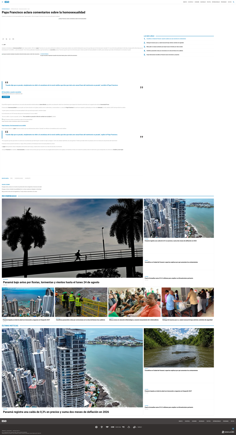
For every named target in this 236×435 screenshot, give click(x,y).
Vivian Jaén (5, 284)
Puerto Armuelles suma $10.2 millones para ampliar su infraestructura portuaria (169, 278)
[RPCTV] (101, 428)
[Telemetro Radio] (134, 428)
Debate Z (181, 421)
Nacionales (201, 421)
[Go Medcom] (118, 428)
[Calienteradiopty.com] (129, 428)
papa (11, 178)
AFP (5, 44)
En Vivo (232, 421)
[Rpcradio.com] (123, 428)
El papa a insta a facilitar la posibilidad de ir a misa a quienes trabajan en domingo (21, 189)
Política (208, 421)
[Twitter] (6, 39)
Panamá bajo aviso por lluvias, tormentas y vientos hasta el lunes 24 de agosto (51, 282)
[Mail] (13, 39)
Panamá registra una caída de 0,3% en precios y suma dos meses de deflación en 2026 (171, 241)
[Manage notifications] (233, 429)
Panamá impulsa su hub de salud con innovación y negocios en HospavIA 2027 (26, 320)
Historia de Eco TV (16, 430)
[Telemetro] (96, 428)
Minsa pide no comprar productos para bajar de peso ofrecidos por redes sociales (165, 46)
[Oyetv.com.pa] (107, 428)
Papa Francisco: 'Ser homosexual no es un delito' (14, 125)
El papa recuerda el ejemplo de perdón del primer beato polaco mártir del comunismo (58, 55)
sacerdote (27, 178)
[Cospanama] (112, 428)
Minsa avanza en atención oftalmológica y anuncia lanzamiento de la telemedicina (134, 320)
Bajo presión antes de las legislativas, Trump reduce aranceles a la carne (19, 191)
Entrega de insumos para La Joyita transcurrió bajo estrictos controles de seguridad (165, 42)
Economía (194, 421)
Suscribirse (6, 96)
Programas (225, 421)
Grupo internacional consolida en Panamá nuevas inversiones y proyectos (163, 54)
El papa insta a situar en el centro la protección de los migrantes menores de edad (22, 186)
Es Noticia (187, 421)
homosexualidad (19, 178)
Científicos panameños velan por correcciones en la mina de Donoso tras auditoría (165, 50)
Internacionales (14, 8)
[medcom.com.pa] (139, 428)
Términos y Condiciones (7, 430)
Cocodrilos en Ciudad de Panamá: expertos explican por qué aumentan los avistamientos (166, 38)
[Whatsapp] (9, 39)
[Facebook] (3, 39)
